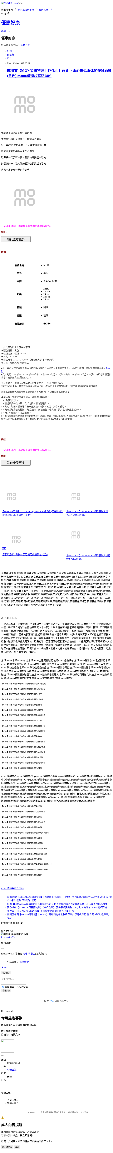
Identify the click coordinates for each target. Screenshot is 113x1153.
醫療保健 (24, 962)
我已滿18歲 (7, 1147)
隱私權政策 (73, 1112)
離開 (17, 1147)
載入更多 (6, 973)
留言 (32, 953)
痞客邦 (26, 953)
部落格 (10, 54)
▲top (3, 967)
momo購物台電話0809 (12, 888)
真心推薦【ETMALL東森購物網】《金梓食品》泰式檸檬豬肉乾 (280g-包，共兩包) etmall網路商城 (57, 907)
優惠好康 (10, 22)
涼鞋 (4, 548)
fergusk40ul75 (8, 937)
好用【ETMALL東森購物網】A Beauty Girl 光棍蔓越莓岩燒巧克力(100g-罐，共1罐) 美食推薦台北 (57, 904)
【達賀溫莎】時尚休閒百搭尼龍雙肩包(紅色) (25, 554)
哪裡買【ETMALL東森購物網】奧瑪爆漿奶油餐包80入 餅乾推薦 (40, 911)
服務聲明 (84, 1112)
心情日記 (25, 45)
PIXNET (34, 1112)
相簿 (9, 51)
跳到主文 (6, 31)
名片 (9, 58)
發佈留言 (6, 990)
